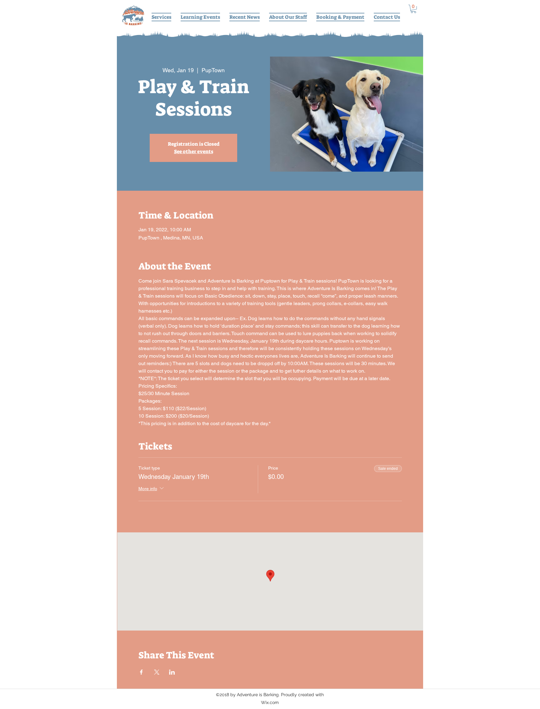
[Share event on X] (157, 672)
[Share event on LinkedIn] (172, 672)
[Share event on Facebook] (141, 672)
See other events (193, 151)
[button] (413, 9)
